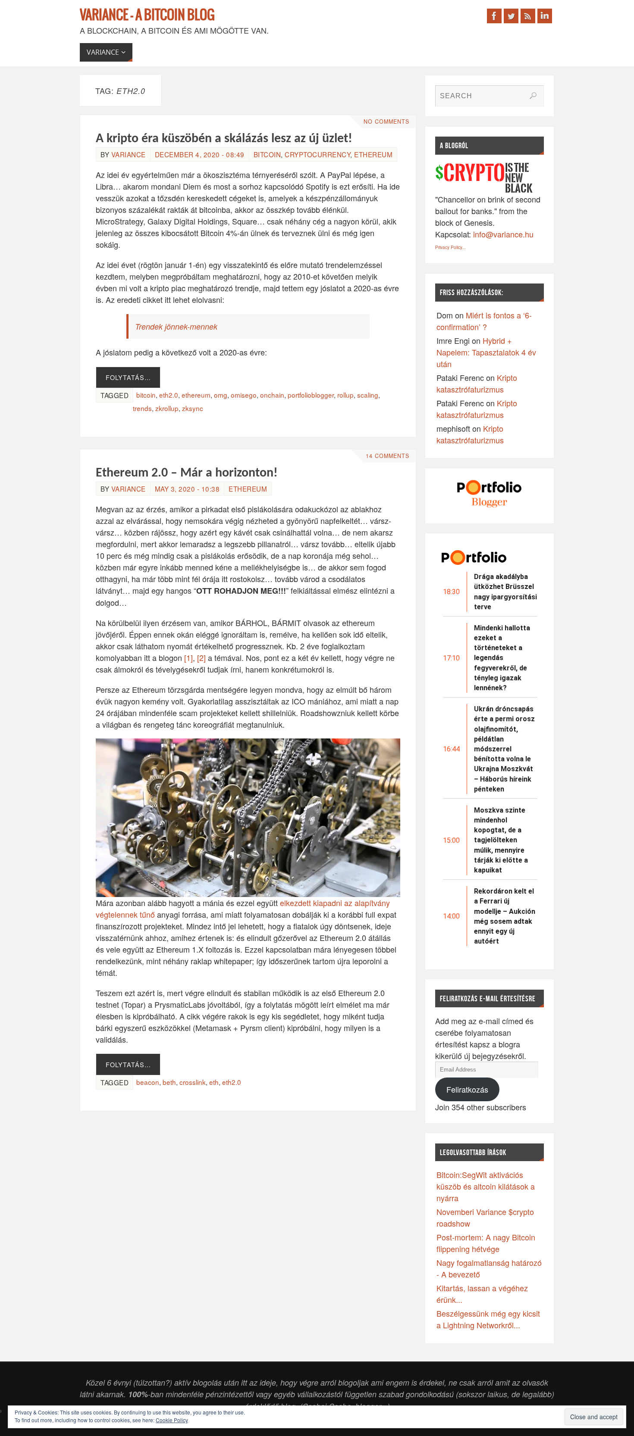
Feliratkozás (467, 1089)
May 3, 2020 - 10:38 (187, 488)
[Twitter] (511, 16)
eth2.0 (168, 394)
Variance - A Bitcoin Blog (147, 15)
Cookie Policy (172, 1420)
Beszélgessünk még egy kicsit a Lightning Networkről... (488, 1319)
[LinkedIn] (544, 16)
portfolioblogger (311, 394)
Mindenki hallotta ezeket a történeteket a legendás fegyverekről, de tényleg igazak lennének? (502, 658)
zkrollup (167, 408)
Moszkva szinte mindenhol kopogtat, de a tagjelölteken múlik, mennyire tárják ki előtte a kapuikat (501, 840)
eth (214, 1082)
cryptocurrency (317, 154)
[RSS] (528, 16)
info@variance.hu (503, 234)
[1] (188, 657)
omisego (244, 394)
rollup (345, 394)
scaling (367, 394)
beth (169, 1082)
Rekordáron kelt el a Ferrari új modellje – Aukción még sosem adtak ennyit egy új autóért (504, 916)
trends (142, 408)
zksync (192, 408)
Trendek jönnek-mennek (176, 326)
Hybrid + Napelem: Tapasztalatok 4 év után (486, 352)
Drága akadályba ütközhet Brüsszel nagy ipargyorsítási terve (505, 592)
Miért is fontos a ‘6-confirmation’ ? (484, 320)
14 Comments (387, 456)
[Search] (533, 95)
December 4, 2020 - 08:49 (200, 154)
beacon (147, 1082)
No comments (386, 121)
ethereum (196, 394)
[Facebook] (494, 16)
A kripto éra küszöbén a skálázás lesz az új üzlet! (224, 139)
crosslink (192, 1082)
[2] (201, 657)
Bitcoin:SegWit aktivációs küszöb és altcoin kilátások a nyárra (485, 1186)
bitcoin (267, 154)
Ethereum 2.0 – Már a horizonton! (187, 473)
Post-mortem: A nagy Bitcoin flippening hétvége (485, 1242)
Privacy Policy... (450, 247)
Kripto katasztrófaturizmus (476, 383)
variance (128, 154)
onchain (272, 394)
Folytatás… (128, 377)
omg (220, 394)
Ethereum (373, 154)
